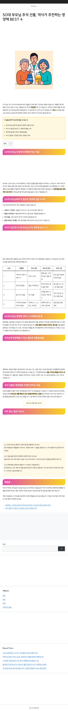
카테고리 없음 (7, 607)
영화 (4, 596)
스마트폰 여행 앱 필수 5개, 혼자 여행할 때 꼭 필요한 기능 (21, 661)
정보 (4, 600)
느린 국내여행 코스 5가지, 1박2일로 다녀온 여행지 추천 (20, 653)
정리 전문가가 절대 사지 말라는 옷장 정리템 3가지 (21, 508)
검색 (4, 544)
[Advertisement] (34, 37)
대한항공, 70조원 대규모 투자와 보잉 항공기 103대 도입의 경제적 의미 (28, 505)
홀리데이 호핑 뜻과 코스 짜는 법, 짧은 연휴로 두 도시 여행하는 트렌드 (25, 665)
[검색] (61, 548)
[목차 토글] (9, 143)
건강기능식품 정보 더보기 (34, 403)
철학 (4, 603)
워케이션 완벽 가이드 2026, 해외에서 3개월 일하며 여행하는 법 (23, 657)
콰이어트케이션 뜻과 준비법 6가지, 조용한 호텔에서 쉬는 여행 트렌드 (25, 668)
